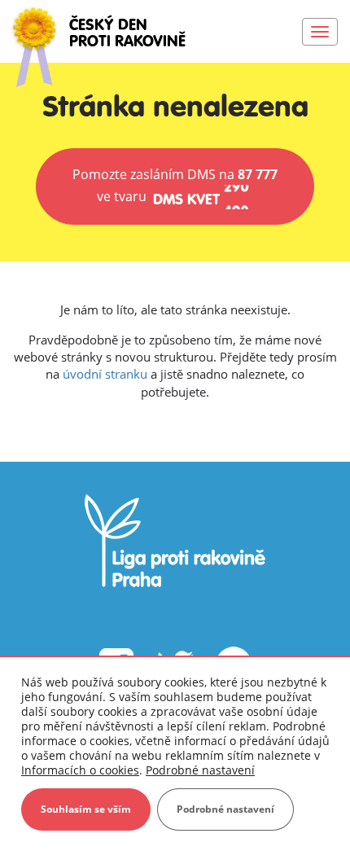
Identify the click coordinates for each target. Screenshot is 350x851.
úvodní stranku (105, 374)
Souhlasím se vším (86, 809)
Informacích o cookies (80, 770)
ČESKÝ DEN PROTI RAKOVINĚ (127, 34)
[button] (175, 187)
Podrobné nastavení (200, 770)
